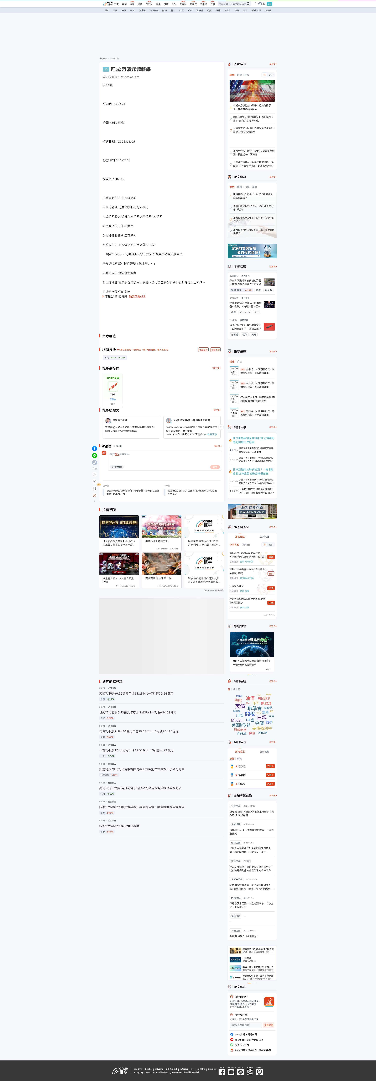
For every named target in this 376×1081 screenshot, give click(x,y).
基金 (158, 4)
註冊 (269, 3)
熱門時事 (153, 10)
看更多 (216, 410)
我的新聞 (256, 10)
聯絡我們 (184, 1069)
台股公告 (115, 58)
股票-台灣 (244, 590)
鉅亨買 (193, 4)
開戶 (271, 573)
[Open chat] (94, 495)
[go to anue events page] (255, 3)
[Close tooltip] (119, 495)
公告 (105, 58)
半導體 (241, 784)
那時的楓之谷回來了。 (157, 541)
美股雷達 (245, 298)
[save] (94, 488)
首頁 (116, 4)
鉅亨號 (203, 4)
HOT (243, 369)
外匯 (166, 4)
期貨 (190, 10)
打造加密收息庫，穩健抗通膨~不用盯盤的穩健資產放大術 (257, 399)
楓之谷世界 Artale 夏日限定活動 (118, 580)
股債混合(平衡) (247, 578)
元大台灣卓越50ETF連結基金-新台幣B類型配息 (248, 600)
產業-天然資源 (246, 561)
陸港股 (149, 4)
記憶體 (241, 766)
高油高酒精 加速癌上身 (158, 578)
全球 (174, 4)
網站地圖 (201, 1069)
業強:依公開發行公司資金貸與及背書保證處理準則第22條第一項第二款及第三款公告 (204, 580)
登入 (264, 3)
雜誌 (245, 10)
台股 (132, 4)
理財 (218, 10)
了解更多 (215, 368)
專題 (237, 10)
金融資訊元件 (171, 1069)
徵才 (192, 1069)
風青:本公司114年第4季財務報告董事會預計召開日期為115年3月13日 (133, 492)
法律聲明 (212, 1069)
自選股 (268, 10)
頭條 (107, 10)
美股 (140, 4)
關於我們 (138, 1069)
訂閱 (212, 4)
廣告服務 (159, 1069)
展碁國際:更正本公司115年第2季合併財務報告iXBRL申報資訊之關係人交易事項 (203, 543)
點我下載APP (137, 296)
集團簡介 (148, 1069)
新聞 (124, 4)
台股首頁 (203, 349)
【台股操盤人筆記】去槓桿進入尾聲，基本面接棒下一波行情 (119, 543)
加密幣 (183, 4)
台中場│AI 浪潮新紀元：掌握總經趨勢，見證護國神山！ (257, 371)
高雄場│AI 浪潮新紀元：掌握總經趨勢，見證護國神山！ (257, 413)
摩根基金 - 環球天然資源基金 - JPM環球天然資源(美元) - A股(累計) (247, 554)
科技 (132, 10)
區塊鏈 (199, 10)
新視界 (227, 10)
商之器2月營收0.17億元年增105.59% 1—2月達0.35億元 (192, 492)
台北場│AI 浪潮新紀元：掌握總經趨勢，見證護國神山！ (257, 385)
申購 (271, 557)
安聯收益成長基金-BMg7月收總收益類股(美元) (247, 571)
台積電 (241, 775)
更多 (271, 75)
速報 (164, 10)
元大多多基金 (237, 586)
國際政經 (245, 276)
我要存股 (215, 349)
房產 (209, 10)
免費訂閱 (268, 1025)
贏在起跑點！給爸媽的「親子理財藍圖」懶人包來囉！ (145, 349)
